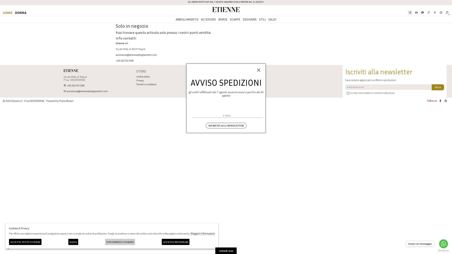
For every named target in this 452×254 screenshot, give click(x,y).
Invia (438, 87)
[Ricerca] (428, 12)
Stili (262, 19)
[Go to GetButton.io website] (443, 250)
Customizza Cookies (120, 241)
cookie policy (143, 76)
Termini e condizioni (146, 84)
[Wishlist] (441, 12)
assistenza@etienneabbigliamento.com (136, 54)
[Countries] (422, 12)
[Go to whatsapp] (443, 243)
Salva (73, 241)
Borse (222, 19)
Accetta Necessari (175, 241)
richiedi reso (226, 250)
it (410, 12)
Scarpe (235, 19)
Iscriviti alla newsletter (226, 125)
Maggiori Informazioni (203, 233)
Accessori (208, 19)
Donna (20, 12)
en (416, 12)
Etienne (226, 10)
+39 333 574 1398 (124, 60)
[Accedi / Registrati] (435, 12)
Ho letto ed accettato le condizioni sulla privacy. (372, 93)
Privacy (140, 80)
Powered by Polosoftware (59, 100)
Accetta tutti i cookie (25, 241)
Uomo (7, 12)
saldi (272, 19)
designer (250, 19)
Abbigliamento (187, 19)
